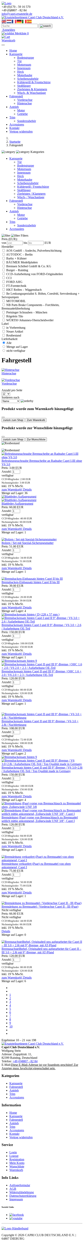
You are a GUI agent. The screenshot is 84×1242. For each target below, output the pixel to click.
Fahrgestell (16, 96)
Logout (13, 1156)
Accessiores (16, 124)
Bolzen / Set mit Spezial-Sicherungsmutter (28, 543)
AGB (12, 1188)
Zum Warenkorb (36, 420)
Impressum (16, 1199)
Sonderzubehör (26, 121)
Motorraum (24, 64)
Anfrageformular (19, 1185)
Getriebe (22, 114)
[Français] (14, 21)
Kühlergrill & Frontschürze (34, 82)
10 (11, 1026)
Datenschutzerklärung (22, 1195)
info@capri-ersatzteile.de (17, 13)
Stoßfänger (24, 85)
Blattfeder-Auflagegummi (17, 503)
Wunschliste (16, 1166)
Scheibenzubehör (27, 78)
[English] (4, 21)
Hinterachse (24, 103)
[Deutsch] (19, 21)
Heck (20, 71)
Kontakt (14, 128)
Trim (12, 117)
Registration (16, 1159)
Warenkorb (16, 1170)
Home (13, 50)
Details (27, 489)
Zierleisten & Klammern (32, 89)
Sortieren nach (10, 397)
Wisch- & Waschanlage (31, 92)
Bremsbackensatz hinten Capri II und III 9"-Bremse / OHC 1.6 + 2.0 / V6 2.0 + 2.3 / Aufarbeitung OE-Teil (41, 673)
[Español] (29, 21)
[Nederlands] (9, 21)
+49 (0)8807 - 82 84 (25, 1061)
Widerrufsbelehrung (21, 1192)
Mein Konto (16, 1163)
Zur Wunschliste (36, 439)
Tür (19, 61)
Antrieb (14, 107)
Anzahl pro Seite (12, 390)
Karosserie (15, 54)
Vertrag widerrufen (21, 131)
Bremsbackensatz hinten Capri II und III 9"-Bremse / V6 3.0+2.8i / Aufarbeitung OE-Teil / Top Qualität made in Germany (42, 769)
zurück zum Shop (13, 420)
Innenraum (23, 68)
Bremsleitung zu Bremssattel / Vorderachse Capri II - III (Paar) (40, 906)
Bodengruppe (25, 57)
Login (13, 1152)
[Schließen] (3, 417)
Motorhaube (24, 75)
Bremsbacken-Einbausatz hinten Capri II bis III (31, 582)
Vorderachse (24, 99)
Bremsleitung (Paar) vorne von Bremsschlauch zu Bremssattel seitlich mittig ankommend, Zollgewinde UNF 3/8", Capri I (40, 819)
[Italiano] (24, 21)
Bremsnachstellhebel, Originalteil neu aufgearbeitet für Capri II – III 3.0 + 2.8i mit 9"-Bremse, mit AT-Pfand (41, 950)
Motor (21, 110)
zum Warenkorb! (12, 489)
